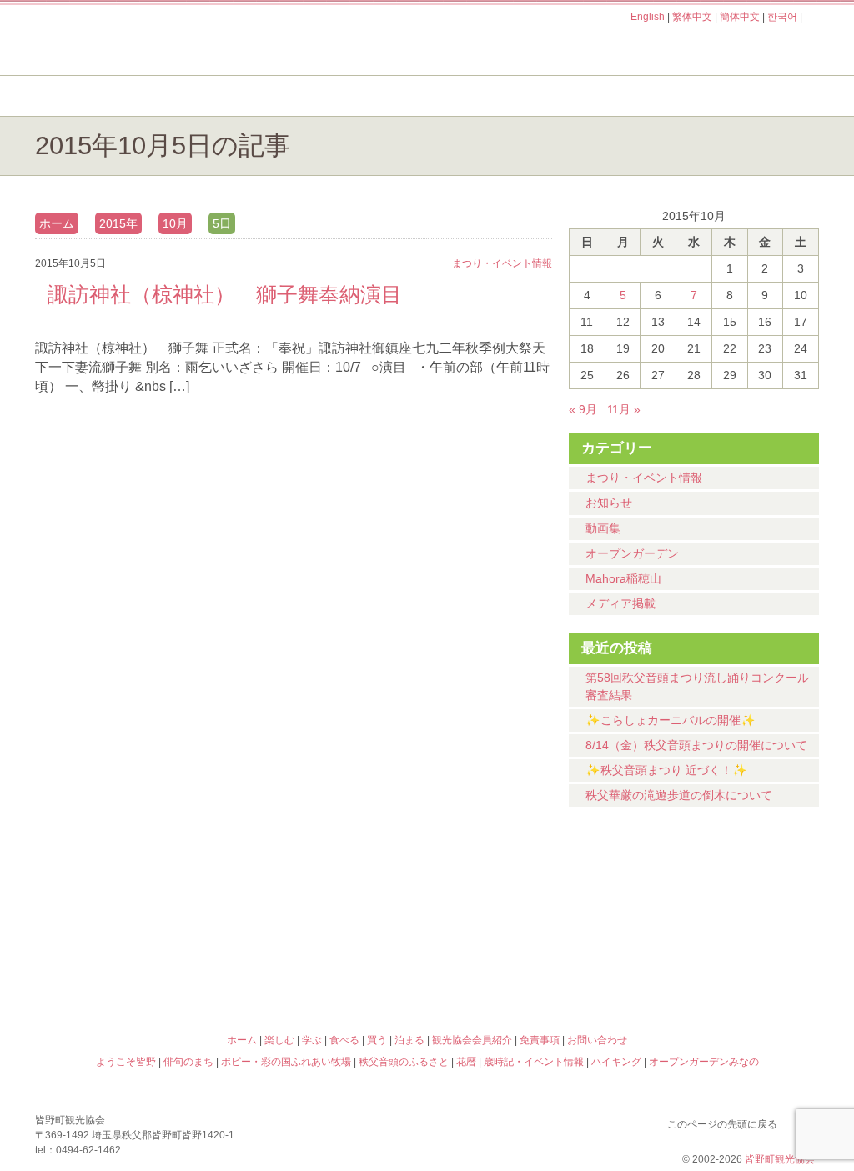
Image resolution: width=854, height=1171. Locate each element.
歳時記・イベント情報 (722, 896)
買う (617, 96)
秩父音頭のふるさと (328, 967)
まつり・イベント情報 (643, 477)
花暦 (525, 896)
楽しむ (215, 96)
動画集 (602, 528)
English (647, 17)
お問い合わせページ (723, 48)
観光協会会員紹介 (472, 1040)
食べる (483, 96)
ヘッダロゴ (147, 40)
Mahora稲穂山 (623, 578)
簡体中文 (740, 17)
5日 (222, 223)
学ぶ (349, 96)
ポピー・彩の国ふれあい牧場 (132, 967)
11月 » (623, 409)
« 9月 (583, 409)
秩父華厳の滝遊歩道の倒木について (678, 795)
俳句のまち (328, 896)
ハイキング (525, 967)
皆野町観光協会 (780, 1159)
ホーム (91, 96)
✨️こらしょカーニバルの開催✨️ (670, 720)
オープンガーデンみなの (722, 967)
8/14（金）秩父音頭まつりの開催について (696, 745)
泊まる (752, 96)
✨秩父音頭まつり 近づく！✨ (666, 770)
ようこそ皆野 (132, 896)
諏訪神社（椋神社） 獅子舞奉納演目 (225, 294)
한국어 (782, 17)
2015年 (118, 223)
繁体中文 (692, 17)
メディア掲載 (620, 603)
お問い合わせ (597, 1040)
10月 (175, 223)
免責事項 (540, 1040)
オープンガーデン (632, 553)
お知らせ (608, 502)
